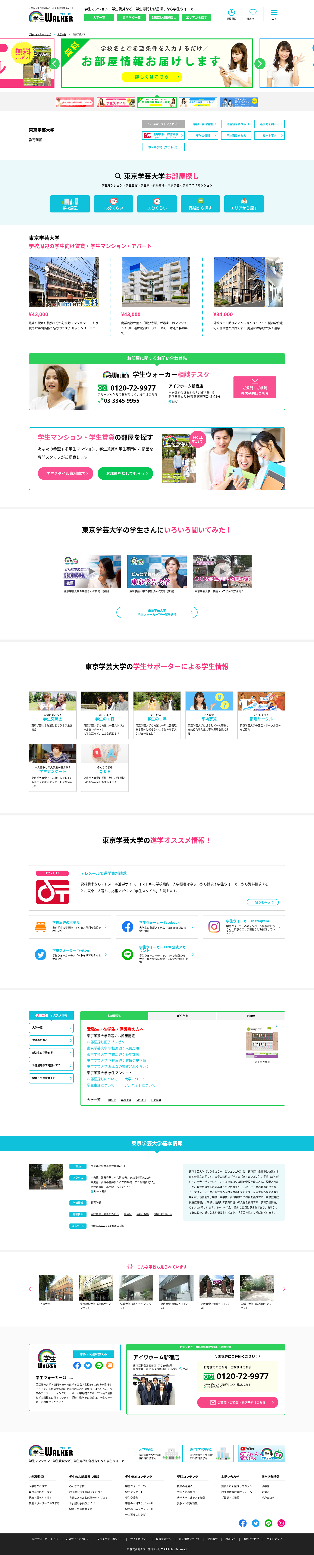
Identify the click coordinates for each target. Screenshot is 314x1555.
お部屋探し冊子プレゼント (107, 1042)
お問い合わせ (251, 1539)
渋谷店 (265, 1486)
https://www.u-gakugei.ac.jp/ (107, 1226)
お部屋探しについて (102, 1079)
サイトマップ (274, 1539)
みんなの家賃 (77, 1486)
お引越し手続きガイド (82, 1503)
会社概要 (212, 1539)
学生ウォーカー (51, 1450)
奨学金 (128, 1214)
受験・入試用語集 (187, 1503)
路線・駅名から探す (40, 1498)
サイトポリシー (139, 1539)
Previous (30, 1289)
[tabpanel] (157, 63)
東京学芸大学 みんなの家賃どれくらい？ (118, 1066)
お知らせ (230, 1539)
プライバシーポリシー (110, 1539)
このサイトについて (77, 1539)
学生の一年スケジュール (139, 1509)
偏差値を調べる (163, 1214)
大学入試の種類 (186, 1492)
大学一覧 (61, 34)
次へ (260, 63)
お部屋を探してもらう (125, 473)
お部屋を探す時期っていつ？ (86, 1492)
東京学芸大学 (262, 1062)
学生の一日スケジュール (139, 1503)
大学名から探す (38, 1486)
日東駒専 (156, 1100)
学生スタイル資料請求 (65, 473)
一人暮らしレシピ (135, 1515)
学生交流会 (131, 1498)
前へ (54, 63)
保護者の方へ (163, 1539)
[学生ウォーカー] (51, 16)
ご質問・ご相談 (230, 1498)
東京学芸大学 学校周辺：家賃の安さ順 (116, 1060)
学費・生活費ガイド (80, 1509)
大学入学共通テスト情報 (191, 1498)
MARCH (141, 1100)
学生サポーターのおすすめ (44, 1503)
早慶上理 (126, 1100)
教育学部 (96, 1202)
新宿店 (265, 1492)
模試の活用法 (184, 1486)
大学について (135, 1079)
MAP (175, 401)
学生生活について (100, 1085)
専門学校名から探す (40, 1492)
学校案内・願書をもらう (105, 1214)
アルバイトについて (140, 1085)
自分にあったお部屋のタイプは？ (88, 1498)
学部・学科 (142, 1214)
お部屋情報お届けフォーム (236, 1492)
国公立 (112, 1100)
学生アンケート (134, 1492)
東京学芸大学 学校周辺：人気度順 (113, 1048)
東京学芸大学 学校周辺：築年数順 (113, 1054)
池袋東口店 (268, 1498)
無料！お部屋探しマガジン (236, 1486)
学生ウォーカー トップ (40, 34)
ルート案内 (100, 1191)
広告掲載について (189, 1539)
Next (284, 1289)
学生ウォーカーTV (135, 1486)
